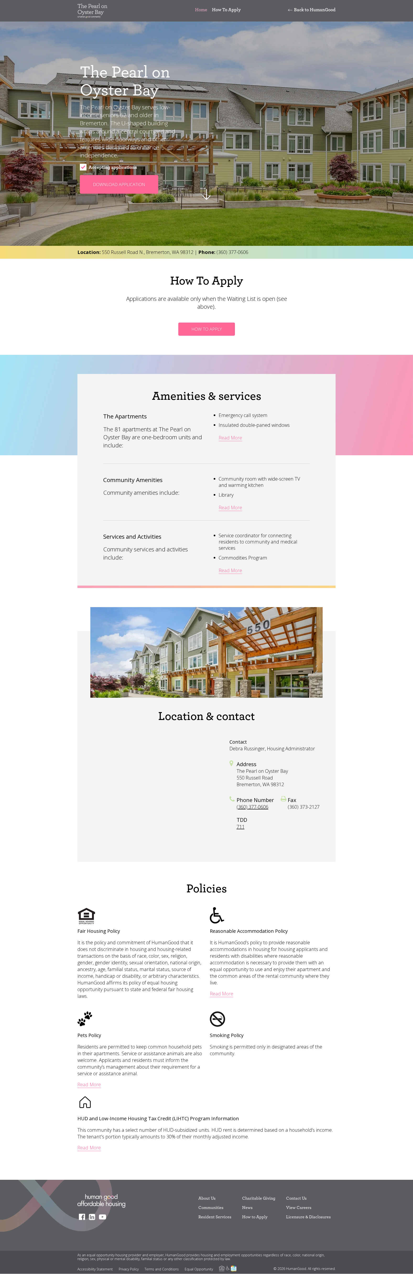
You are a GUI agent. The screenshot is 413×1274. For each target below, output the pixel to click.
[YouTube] (104, 1217)
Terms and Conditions (162, 1269)
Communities (210, 1207)
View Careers (298, 1207)
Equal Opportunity (199, 1269)
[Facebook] (83, 1217)
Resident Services (214, 1216)
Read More (230, 437)
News (247, 1207)
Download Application (119, 184)
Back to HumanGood (315, 9)
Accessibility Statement (95, 1269)
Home (201, 9)
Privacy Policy (129, 1269)
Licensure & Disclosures (308, 1216)
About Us (207, 1198)
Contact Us (296, 1198)
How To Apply (226, 9)
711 (241, 827)
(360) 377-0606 (232, 252)
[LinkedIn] (93, 1217)
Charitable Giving (258, 1198)
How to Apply (254, 1216)
